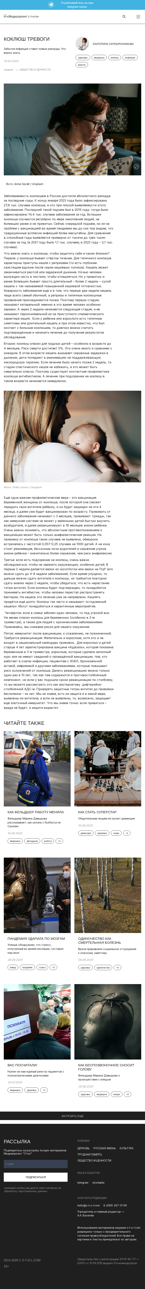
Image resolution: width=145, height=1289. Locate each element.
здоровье (83, 57)
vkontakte (98, 1182)
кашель (82, 65)
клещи (116, 1094)
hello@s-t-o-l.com (88, 1205)
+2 (59, 841)
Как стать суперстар (97, 812)
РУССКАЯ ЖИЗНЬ (104, 1148)
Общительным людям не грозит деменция (106, 818)
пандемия (27, 967)
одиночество (103, 967)
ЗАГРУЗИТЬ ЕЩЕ (72, 1116)
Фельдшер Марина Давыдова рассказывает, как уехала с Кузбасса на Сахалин (34, 822)
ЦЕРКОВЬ (83, 1148)
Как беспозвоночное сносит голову (106, 1067)
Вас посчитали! (22, 1065)
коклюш (114, 57)
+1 (127, 833)
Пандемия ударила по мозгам (36, 939)
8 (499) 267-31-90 (115, 1205)
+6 (117, 967)
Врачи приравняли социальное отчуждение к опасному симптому (107, 950)
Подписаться (36, 1177)
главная (8, 69)
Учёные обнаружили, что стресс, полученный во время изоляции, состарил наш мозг (35, 948)
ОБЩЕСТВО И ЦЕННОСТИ (35, 69)
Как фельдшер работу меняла (36, 812)
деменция (86, 833)
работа (48, 841)
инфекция (130, 57)
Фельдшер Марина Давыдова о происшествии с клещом (99, 1077)
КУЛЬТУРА (126, 1148)
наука (116, 833)
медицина (99, 57)
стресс (42, 967)
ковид (13, 967)
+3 (53, 967)
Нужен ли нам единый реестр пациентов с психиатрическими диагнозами (36, 1073)
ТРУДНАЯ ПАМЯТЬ (89, 1154)
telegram (82, 1182)
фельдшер (32, 841)
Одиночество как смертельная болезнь (99, 941)
